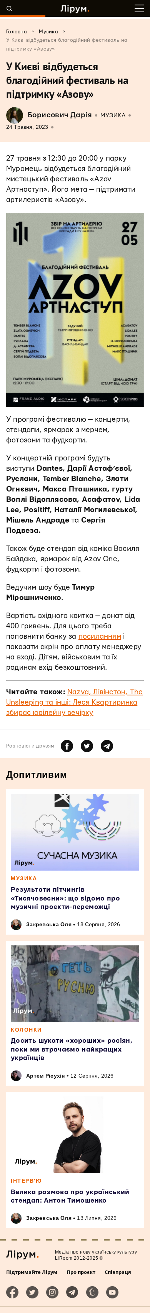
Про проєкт (81, 1272)
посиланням (99, 636)
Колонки (26, 1030)
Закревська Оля (49, 924)
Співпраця (118, 1272)
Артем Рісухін (45, 1076)
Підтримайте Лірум (31, 1272)
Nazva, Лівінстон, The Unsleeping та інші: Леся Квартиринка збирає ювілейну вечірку (74, 702)
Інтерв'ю (26, 1181)
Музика (112, 115)
